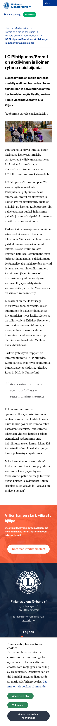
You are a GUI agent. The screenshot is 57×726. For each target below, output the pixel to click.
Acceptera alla (20, 696)
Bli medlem (30, 14)
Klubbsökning (14, 14)
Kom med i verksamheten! (28, 549)
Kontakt (26, 620)
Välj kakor (17, 705)
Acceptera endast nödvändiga (28, 716)
